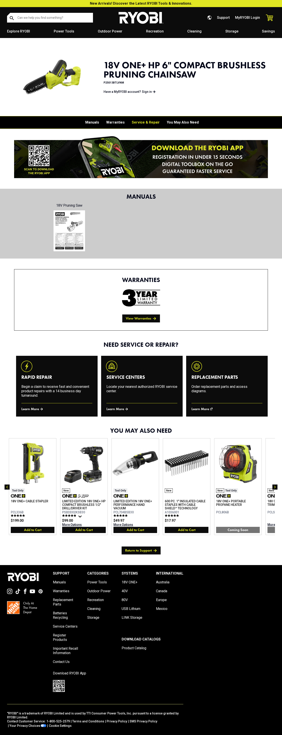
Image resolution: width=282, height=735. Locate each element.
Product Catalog (134, 648)
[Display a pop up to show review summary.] (80, 517)
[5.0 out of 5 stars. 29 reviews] (121, 515)
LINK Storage (132, 617)
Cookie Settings (60, 725)
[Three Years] (141, 298)
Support (223, 17)
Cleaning (194, 31)
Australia (162, 582)
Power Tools (64, 31)
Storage (231, 31)
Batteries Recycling (60, 615)
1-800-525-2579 (58, 721)
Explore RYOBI (18, 31)
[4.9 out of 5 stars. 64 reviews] (69, 515)
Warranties (115, 122)
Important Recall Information (65, 650)
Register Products (60, 637)
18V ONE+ (129, 582)
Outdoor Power (110, 31)
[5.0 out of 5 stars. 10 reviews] (172, 515)
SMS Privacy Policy (143, 721)
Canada (161, 591)
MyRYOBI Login (247, 17)
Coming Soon (238, 530)
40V (125, 591)
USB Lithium (131, 609)
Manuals (92, 122)
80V (125, 600)
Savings (268, 31)
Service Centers (65, 626)
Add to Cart (32, 530)
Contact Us (61, 662)
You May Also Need (183, 122)
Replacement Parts (63, 602)
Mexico (161, 609)
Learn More (30, 409)
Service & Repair (146, 122)
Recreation (155, 31)
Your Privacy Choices (24, 725)
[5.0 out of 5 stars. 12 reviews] (18, 515)
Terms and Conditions (88, 721)
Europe (161, 600)
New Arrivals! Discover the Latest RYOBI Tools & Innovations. (141, 3)
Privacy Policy (117, 721)
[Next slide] (275, 487)
